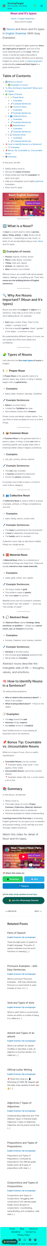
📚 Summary (10, 157)
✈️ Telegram (23, 886)
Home (12, 1229)
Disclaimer (15, 1232)
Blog (22, 1229)
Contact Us (31, 1232)
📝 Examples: (14, 147)
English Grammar (16, 33)
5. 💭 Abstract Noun (17, 135)
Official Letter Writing (19, 1069)
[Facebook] (35, 1239)
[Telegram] (30, 1239)
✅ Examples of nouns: (18, 85)
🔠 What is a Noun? (14, 82)
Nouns (11, 29)
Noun (40, 241)
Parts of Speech (16, 932)
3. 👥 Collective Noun (17, 116)
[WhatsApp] (25, 1239)
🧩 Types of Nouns (13, 94)
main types (28, 360)
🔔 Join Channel (10, 1242)
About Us (33, 1229)
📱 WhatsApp (13, 879)
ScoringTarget (15, 3)
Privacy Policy (23, 1235)
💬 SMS (34, 879)
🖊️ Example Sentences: (20, 104)
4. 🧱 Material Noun (16, 125)
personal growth (35, 61)
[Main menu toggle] (41, 6)
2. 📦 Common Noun (17, 107)
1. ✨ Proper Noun (16, 97)
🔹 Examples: (16, 100)
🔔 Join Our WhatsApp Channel (23, 900)
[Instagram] (19, 1239)
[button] (35, 6)
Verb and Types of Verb (20, 1002)
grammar (39, 181)
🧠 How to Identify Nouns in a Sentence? (23, 144)
